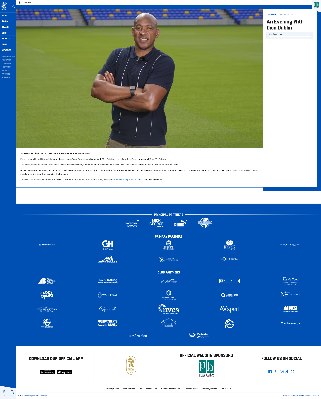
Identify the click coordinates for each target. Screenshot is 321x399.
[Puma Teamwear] (181, 223)
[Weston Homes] (132, 223)
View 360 (6, 50)
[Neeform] (290, 295)
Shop (4, 32)
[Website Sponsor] (316, 5)
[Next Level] (290, 245)
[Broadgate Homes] (168, 323)
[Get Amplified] (138, 336)
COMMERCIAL (7, 63)
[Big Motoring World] (199, 335)
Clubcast (316, 395)
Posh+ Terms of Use (148, 388)
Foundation (6, 59)
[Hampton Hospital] (47, 309)
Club (4, 44)
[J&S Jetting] (108, 281)
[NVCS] (168, 309)
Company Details (209, 388)
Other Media (300, 395)
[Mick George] (156, 223)
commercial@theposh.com (128, 179)
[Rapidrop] (229, 323)
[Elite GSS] (229, 281)
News (5, 15)
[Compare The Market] (168, 245)
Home (19, 2)
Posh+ (5, 21)
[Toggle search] (13, 6)
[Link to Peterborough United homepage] (5, 6)
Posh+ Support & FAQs (171, 388)
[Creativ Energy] (290, 323)
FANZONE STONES (8, 56)
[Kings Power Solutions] (205, 223)
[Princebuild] (47, 245)
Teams (5, 26)
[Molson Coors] (168, 281)
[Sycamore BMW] (168, 259)
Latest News (27, 2)
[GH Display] (108, 245)
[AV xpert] (229, 309)
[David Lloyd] (290, 281)
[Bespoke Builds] (108, 259)
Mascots (5, 70)
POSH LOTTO (6, 77)
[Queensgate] (229, 295)
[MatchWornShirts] (290, 309)
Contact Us (226, 388)
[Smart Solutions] (229, 245)
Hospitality (6, 67)
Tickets (6, 38)
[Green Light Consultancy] (168, 295)
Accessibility (191, 388)
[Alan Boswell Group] (47, 281)
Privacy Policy (112, 388)
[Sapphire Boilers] (108, 309)
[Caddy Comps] (47, 295)
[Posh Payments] (108, 323)
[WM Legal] (108, 295)
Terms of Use (129, 388)
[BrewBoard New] (47, 323)
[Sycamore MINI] (229, 259)
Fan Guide (6, 74)
